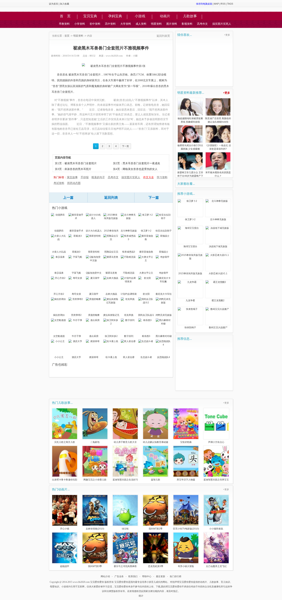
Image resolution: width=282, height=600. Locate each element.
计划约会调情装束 (129, 294)
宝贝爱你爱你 (97, 582)
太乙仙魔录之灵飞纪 (216, 566)
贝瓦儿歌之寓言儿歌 (64, 442)
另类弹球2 (76, 315)
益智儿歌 (155, 479)
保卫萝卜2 (146, 230)
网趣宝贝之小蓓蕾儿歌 (94, 479)
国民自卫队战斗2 (146, 315)
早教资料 (64, 23)
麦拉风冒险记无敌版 (111, 315)
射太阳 (146, 294)
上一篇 (68, 197)
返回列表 (111, 197)
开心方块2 (59, 294)
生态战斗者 (146, 357)
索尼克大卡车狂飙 (164, 294)
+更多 (227, 35)
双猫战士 (163, 251)
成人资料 (141, 23)
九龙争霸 (190, 300)
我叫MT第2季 (155, 528)
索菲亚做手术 (76, 230)
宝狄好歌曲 (186, 442)
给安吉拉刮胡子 (164, 230)
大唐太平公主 (146, 273)
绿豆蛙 (125, 528)
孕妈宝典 (115, 16)
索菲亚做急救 (146, 251)
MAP (216, 3)
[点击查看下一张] (113, 66)
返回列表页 (163, 35)
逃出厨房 (93, 336)
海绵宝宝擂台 (190, 246)
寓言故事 (72, 177)
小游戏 (140, 16)
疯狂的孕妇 (59, 315)
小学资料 (79, 23)
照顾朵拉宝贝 (111, 251)
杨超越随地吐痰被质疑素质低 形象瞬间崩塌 (190, 120)
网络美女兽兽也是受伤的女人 (140, 169)
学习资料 (162, 177)
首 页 (65, 16)
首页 (66, 35)
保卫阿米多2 (111, 336)
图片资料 (171, 23)
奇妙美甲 (163, 273)
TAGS (230, 3)
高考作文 (202, 23)
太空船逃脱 (59, 336)
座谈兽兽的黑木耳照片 (77, 169)
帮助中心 (146, 576)
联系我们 (133, 576)
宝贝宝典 (90, 16)
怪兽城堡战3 (128, 251)
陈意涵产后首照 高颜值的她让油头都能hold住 (218, 120)
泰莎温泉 (58, 273)
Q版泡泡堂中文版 (93, 273)
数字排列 (128, 336)
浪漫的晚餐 (94, 315)
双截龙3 (76, 251)
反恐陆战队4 (163, 357)
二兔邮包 (95, 442)
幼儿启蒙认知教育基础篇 (155, 442)
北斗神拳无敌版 (129, 230)
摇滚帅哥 (93, 357)
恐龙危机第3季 (155, 566)
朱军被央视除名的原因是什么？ (218, 174)
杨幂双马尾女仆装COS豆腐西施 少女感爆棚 (190, 147)
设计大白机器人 (94, 230)
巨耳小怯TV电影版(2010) (186, 528)
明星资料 (156, 23)
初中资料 (95, 23)
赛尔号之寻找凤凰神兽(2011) (125, 566)
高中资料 (110, 23)
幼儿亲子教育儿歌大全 (125, 442)
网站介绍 (105, 576)
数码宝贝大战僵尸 (218, 327)
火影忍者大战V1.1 (218, 273)
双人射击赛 (128, 357)
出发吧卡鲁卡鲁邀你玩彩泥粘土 (64, 479)
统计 (141, 595)
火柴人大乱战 (59, 251)
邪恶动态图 (74, 183)
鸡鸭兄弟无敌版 (164, 315)
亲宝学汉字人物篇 (186, 479)
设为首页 (53, 3)
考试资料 (59, 183)
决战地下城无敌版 (218, 246)
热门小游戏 (59, 207)
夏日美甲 (93, 294)
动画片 (165, 16)
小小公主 (58, 357)
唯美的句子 (98, 177)
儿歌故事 (190, 16)
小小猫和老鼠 (216, 528)
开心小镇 (64, 528)
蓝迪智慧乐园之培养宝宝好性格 (216, 479)
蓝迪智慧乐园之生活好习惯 (125, 479)
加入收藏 (64, 3)
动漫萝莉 (58, 230)
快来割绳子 (190, 327)
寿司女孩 (76, 294)
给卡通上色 (111, 357)
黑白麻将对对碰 (164, 336)
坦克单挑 (128, 315)
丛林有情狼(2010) (95, 528)
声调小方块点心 (216, 442)
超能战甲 (64, 566)
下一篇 (153, 197)
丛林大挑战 (111, 294)
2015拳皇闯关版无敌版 (111, 231)
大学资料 (125, 23)
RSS (223, 3)
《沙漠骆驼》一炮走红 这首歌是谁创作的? (218, 147)
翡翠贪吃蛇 (94, 251)
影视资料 (187, 23)
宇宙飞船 (76, 273)
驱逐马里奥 (111, 273)
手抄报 (85, 177)
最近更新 (160, 576)
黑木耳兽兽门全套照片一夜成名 (141, 163)
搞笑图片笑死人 (221, 23)
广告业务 (119, 576)
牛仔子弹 (76, 336)
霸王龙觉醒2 (218, 300)
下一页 (125, 146)
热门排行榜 (175, 576)
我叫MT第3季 (95, 566)
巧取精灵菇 (128, 273)
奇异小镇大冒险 (186, 566)
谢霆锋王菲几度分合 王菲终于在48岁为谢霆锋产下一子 (190, 174)
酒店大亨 (76, 357)
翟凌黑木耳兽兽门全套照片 (80, 163)
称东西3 (146, 336)
